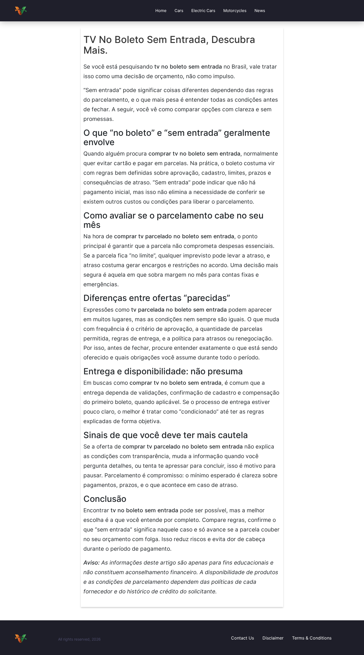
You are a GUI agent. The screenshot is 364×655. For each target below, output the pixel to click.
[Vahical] (34, 638)
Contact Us (242, 638)
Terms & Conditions (311, 638)
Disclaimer (273, 638)
